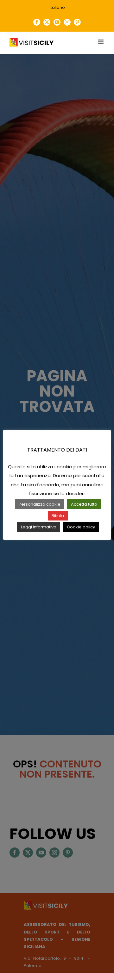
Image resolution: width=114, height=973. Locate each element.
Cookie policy (81, 527)
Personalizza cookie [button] (39, 504)
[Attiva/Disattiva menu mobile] (101, 42)
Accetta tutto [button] (84, 504)
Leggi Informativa (38, 527)
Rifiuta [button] (58, 516)
